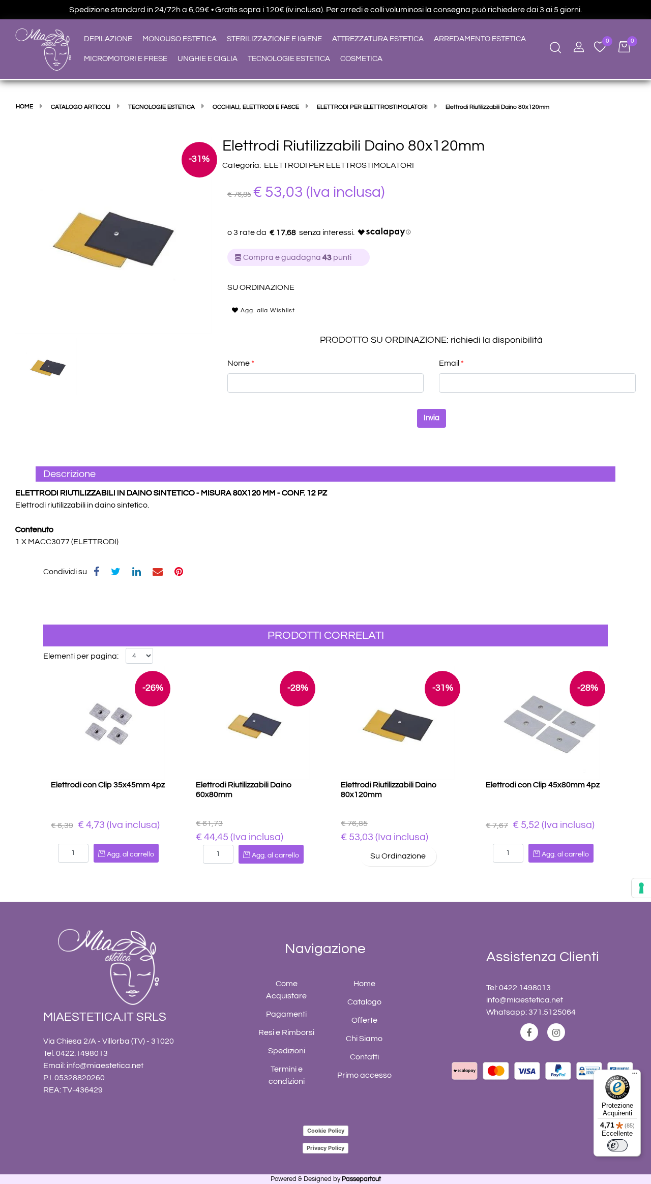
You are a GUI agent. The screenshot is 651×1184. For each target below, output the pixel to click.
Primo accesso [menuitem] (364, 1075)
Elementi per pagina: (81, 656)
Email (451, 363)
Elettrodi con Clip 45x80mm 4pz (543, 785)
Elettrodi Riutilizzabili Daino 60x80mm (243, 789)
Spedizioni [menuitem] (286, 1051)
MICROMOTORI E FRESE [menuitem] (125, 59)
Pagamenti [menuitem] (286, 1014)
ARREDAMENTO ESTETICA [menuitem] (480, 39)
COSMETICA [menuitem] (361, 59)
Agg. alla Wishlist (267, 310)
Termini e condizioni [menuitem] (287, 1075)
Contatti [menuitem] (364, 1057)
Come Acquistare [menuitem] (286, 990)
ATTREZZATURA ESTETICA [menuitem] (378, 39)
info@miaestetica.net (105, 1065)
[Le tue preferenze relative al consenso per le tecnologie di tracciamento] (641, 888)
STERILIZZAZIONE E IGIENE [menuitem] (274, 39)
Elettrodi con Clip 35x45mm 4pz (108, 785)
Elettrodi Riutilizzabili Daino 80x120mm (388, 789)
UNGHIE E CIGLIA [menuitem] (207, 59)
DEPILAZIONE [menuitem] (108, 39)
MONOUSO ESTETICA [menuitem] (179, 39)
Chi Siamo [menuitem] (364, 1038)
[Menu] (635, 1076)
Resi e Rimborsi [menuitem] (286, 1032)
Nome (240, 363)
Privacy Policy (325, 1147)
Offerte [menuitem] (364, 1020)
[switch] (617, 1145)
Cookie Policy (325, 1130)
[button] (113, 234)
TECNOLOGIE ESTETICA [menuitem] (289, 59)
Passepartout (361, 1178)
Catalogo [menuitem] (364, 1002)
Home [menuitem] (364, 984)
